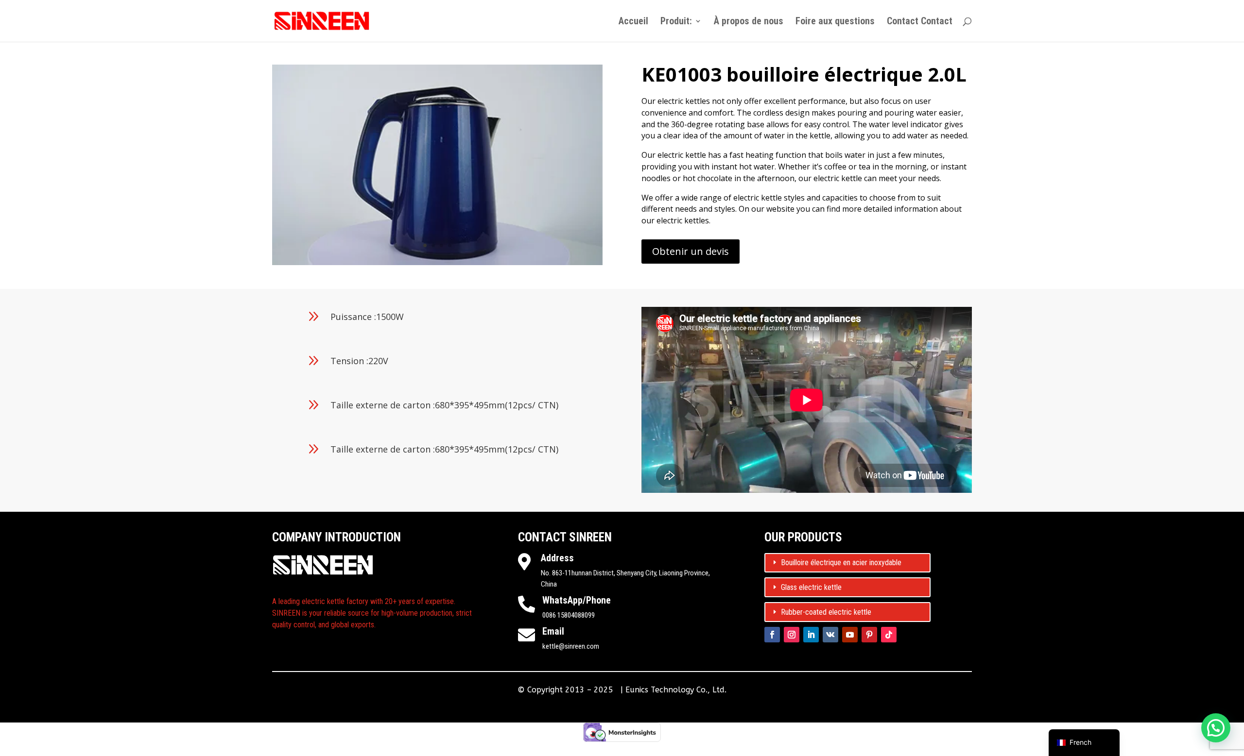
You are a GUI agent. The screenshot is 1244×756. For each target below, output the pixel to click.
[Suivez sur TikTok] (889, 634)
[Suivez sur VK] (830, 634)
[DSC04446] (437, 264)
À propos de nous (748, 22)
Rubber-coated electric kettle (826, 612)
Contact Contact (919, 22)
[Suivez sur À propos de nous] (791, 634)
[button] (1215, 727)
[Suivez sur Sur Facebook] (772, 634)
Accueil (633, 22)
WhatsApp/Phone (576, 600)
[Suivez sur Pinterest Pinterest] (869, 634)
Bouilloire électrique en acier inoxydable (841, 562)
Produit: (676, 22)
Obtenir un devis (690, 251)
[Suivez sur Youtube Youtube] (850, 634)
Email (553, 631)
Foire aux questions (835, 22)
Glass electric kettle (811, 587)
